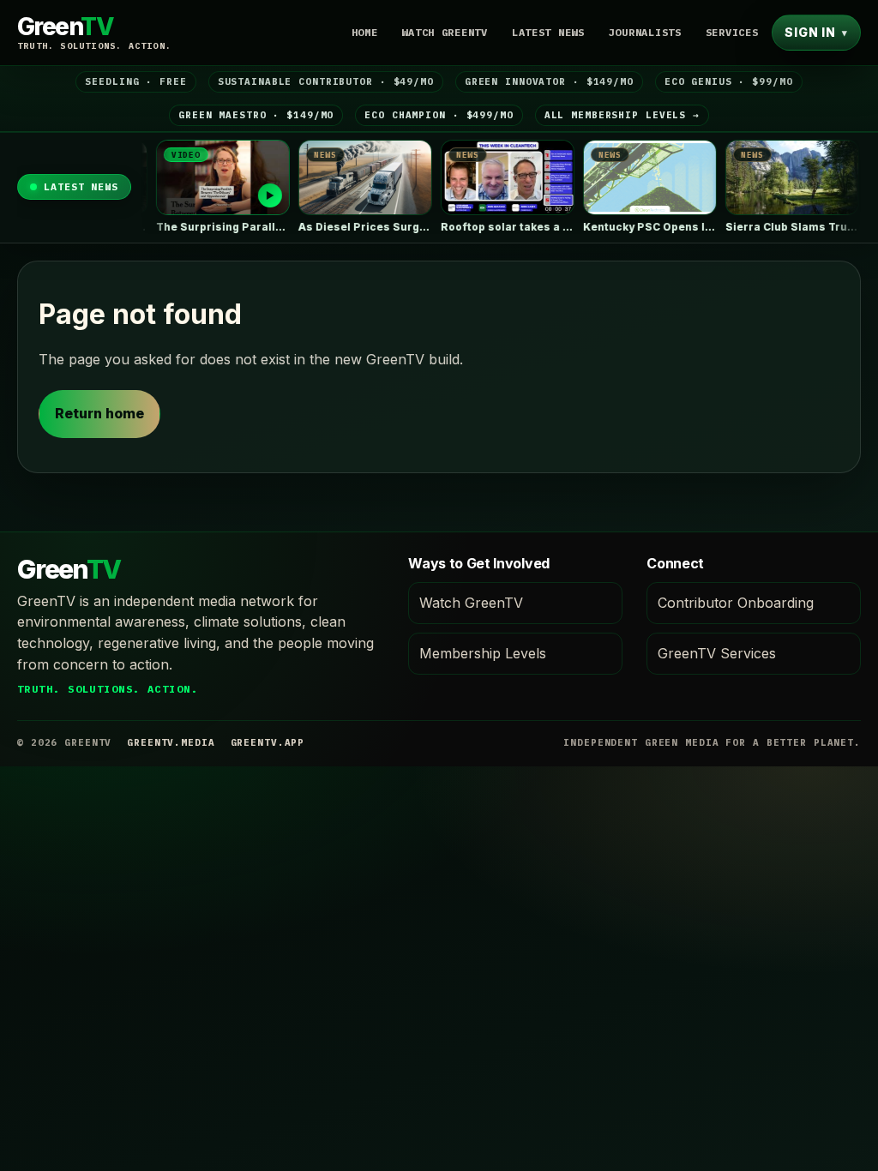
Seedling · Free (135, 81)
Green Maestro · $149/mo (256, 115)
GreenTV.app (268, 742)
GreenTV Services (717, 653)
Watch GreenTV (444, 32)
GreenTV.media (170, 742)
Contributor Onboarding (736, 602)
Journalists (645, 32)
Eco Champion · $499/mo (438, 115)
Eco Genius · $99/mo (729, 81)
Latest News (548, 32)
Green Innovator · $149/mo (549, 81)
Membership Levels (482, 653)
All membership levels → (622, 115)
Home (365, 32)
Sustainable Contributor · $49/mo (326, 81)
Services (732, 32)
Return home (99, 413)
